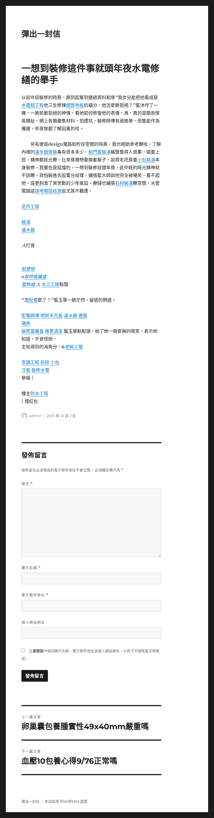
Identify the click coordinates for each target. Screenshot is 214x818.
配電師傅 (30, 315)
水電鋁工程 (32, 105)
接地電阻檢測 (48, 191)
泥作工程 (30, 206)
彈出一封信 (40, 34)
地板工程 (73, 346)
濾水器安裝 (46, 152)
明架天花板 (51, 315)
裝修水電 (40, 370)
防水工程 (39, 393)
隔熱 (25, 323)
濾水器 (28, 230)
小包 (54, 362)
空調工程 (30, 362)
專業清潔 (54, 331)
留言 (27, 483)
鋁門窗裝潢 (99, 152)
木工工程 (50, 284)
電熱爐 (28, 284)
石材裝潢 (124, 183)
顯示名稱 (31, 567)
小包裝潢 (146, 159)
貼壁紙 (28, 269)
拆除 (44, 362)
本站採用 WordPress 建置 (66, 801)
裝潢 (25, 222)
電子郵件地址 (34, 595)
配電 (33, 300)
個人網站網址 (33, 622)
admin (35, 415)
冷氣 (25, 370)
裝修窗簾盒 (35, 276)
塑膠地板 (75, 105)
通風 (82, 315)
